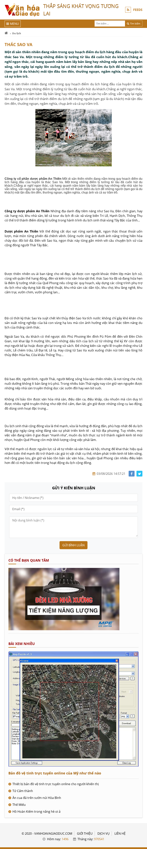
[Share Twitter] (139, 474)
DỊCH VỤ (103, 833)
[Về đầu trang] (142, 340)
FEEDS (137, 10)
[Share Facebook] (132, 474)
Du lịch (16, 33)
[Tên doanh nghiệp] (63, 629)
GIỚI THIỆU (85, 833)
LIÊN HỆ (120, 833)
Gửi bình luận (73, 545)
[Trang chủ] (6, 33)
